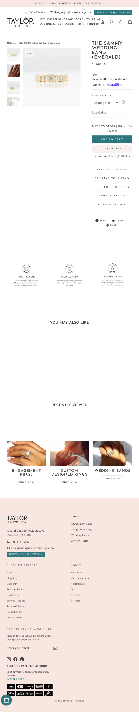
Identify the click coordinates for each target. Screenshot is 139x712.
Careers (75, 594)
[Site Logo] (20, 22)
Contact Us (13, 594)
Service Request (16, 600)
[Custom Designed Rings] (69, 453)
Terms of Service (16, 606)
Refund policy (14, 611)
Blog (73, 589)
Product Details (112, 169)
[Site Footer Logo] (37, 519)
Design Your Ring (88, 19)
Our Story (77, 572)
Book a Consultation (113, 12)
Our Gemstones (80, 578)
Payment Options (112, 195)
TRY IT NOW (92, 3)
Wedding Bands (50, 24)
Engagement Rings (60, 19)
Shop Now (26, 482)
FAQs (10, 572)
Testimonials (78, 583)
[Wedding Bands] (112, 453)
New (42, 19)
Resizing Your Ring (112, 178)
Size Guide (99, 112)
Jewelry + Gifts (73, 24)
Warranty (12, 583)
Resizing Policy (15, 589)
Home (12, 43)
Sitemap (76, 600)
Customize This (112, 204)
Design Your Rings (81, 529)
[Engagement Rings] (26, 453)
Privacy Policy (15, 617)
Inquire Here (15, 679)
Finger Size (102, 95)
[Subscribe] (55, 648)
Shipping (112, 187)
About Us (93, 24)
